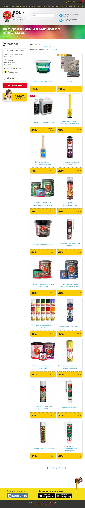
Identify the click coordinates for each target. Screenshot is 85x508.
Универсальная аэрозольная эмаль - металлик (69, 367)
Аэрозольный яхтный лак (70, 326)
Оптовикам (55, 6)
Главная (6, 36)
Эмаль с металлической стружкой (42, 367)
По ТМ (46, 47)
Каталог (6, 6)
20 (47, 49)
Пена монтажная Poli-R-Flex (43, 448)
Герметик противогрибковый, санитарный (70, 449)
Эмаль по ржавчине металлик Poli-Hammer (70, 285)
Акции (12, 6)
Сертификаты (78, 6)
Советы (18, 6)
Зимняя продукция (12, 68)
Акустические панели (14, 50)
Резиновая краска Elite (43, 81)
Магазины (46, 6)
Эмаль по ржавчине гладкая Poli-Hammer (43, 285)
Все (55, 49)
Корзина (79, 2)
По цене (52, 47)
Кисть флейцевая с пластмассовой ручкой (70, 122)
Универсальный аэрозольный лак (70, 204)
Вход (69, 2)
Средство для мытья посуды (13, 55)
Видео (25, 6)
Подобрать (15, 85)
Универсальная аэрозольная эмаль (42, 326)
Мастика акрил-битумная (43, 244)
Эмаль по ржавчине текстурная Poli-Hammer (43, 204)
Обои (70, 81)
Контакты (69, 6)
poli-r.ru (45, 503)
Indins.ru (52, 505)
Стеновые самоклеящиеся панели (11, 62)
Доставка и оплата (35, 6)
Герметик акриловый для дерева (70, 245)
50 (51, 49)
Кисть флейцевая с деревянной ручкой (43, 163)
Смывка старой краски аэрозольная (43, 408)
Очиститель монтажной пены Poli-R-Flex (69, 163)
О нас (62, 6)
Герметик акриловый (69, 407)
